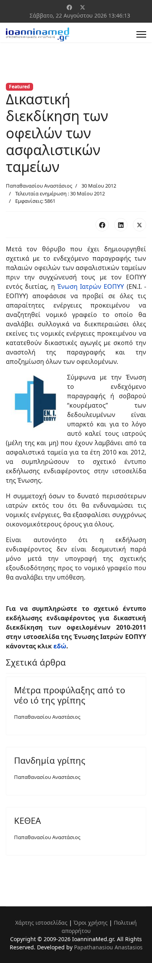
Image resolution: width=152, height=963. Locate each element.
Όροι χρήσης (91, 922)
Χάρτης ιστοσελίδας (41, 922)
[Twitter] (82, 7)
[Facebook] (69, 7)
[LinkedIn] (120, 224)
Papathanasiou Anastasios (108, 947)
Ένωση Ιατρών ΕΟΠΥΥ (90, 286)
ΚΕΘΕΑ (27, 820)
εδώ (59, 646)
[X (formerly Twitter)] (139, 224)
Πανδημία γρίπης (49, 760)
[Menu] (141, 34)
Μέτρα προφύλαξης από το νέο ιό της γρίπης (69, 695)
